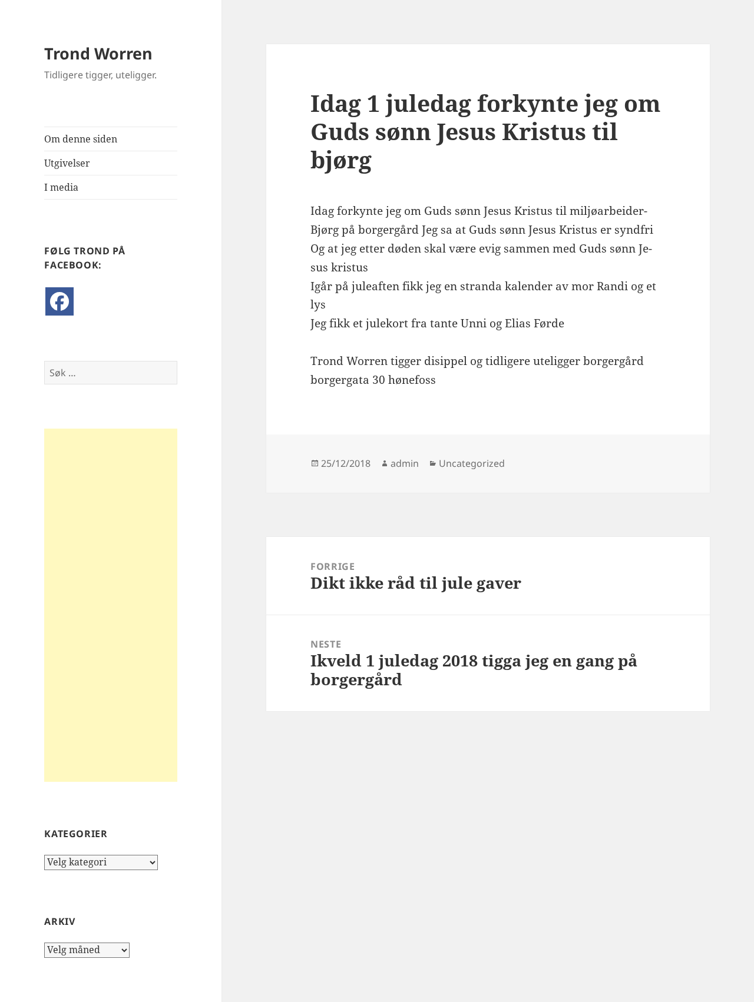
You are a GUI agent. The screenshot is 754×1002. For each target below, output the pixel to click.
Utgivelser (67, 163)
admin (405, 463)
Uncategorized (472, 463)
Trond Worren (98, 53)
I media (61, 187)
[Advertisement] (110, 605)
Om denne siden (80, 138)
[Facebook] (59, 301)
